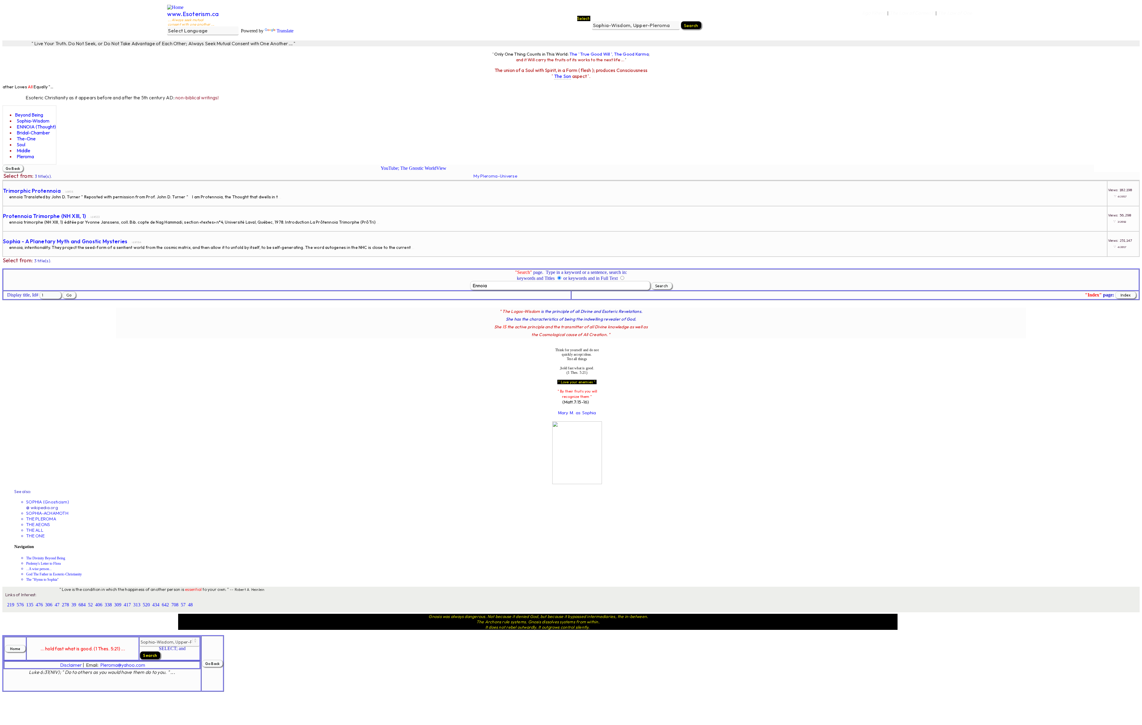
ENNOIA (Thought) (36, 127)
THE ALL (34, 530)
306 (48, 604)
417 (127, 604)
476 (39, 604)
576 (20, 604)
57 (183, 604)
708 (174, 604)
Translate (285, 30)
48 (190, 604)
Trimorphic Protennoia (32, 190)
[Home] (175, 7)
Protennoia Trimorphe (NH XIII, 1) (44, 216)
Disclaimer (71, 665)
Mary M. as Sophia (577, 412)
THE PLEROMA (41, 519)
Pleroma (25, 156)
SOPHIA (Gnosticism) (47, 502)
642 (165, 604)
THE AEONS (38, 524)
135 (29, 604)
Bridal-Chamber (33, 133)
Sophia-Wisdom (33, 121)
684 (82, 604)
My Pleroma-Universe (495, 176)
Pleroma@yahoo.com (122, 665)
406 (98, 604)
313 (136, 604)
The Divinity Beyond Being (45, 558)
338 (108, 604)
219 (10, 604)
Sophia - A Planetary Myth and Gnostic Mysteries (65, 241)
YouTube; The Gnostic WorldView (413, 168)
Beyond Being (29, 115)
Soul (21, 144)
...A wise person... (39, 569)
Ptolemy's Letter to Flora (43, 563)
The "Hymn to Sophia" (42, 580)
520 (146, 604)
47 (57, 604)
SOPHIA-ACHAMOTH (47, 513)
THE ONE (35, 536)
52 (90, 604)
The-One (26, 139)
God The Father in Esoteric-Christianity (54, 574)
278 (65, 604)
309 (117, 604)
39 (73, 604)
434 (155, 604)
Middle (23, 150)
